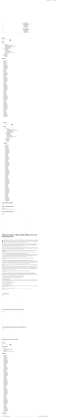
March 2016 (6, 169)
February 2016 (5, 85)
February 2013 (5, 113)
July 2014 (5, 100)
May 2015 (5, 92)
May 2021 (6, 146)
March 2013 (5, 112)
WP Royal (7, 416)
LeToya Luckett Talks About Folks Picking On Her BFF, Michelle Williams (13, 309)
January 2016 (5, 86)
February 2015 (7, 179)
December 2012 (7, 199)
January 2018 (5, 72)
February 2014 (5, 104)
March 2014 (5, 103)
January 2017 (7, 162)
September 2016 (6, 80)
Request (6, 56)
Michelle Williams (25, 23)
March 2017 (5, 76)
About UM (6, 44)
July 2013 (5, 109)
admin (4, 288)
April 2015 (5, 93)
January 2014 (7, 189)
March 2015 (5, 94)
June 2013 (5, 110)
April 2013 (6, 196)
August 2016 (5, 81)
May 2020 (5, 63)
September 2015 (6, 89)
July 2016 (6, 166)
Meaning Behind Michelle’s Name (9, 52)
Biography (8, 134)
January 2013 (5, 114)
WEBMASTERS (7, 48)
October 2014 (7, 182)
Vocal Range (7, 53)
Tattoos (8, 137)
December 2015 (6, 87)
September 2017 (6, 74)
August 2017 (7, 159)
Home (26, 22)
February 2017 (5, 77)
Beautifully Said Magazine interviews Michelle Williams (10, 339)
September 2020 (6, 62)
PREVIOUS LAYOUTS (8, 47)
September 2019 (7, 152)
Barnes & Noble (8, 209)
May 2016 (5, 83)
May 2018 (5, 71)
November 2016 (6, 79)
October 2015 (5, 88)
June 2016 (5, 82)
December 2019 (6, 65)
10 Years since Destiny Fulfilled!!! (8, 349)
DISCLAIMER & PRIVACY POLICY (12, 130)
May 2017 (5, 75)
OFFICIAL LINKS (7, 46)
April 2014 (5, 102)
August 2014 (5, 99)
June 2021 (5, 61)
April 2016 (5, 84)
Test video (5, 348)
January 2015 (5, 95)
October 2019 (5, 67)
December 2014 (6, 96)
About (26, 25)
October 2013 (5, 107)
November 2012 (6, 115)
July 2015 (6, 175)
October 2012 (5, 116)
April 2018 (6, 156)
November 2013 (6, 106)
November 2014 (6, 97)
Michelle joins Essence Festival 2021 (9, 351)
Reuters (5, 350)
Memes (8, 140)
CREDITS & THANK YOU (9, 45)
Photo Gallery (26, 24)
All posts (3, 232)
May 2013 (6, 195)
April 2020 (5, 64)
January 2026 (5, 60)
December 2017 (6, 73)
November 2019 (6, 66)
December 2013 (6, 105)
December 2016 (6, 78)
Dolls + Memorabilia (8, 51)
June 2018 (5, 70)
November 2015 (7, 172)
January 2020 (7, 149)
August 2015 (5, 90)
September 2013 (7, 192)
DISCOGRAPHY (7, 50)
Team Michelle (26, 26)
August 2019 (5, 68)
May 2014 (6, 186)
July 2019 (5, 69)
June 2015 (6, 176)
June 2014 (6, 185)
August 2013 (5, 108)
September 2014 (6, 98)
